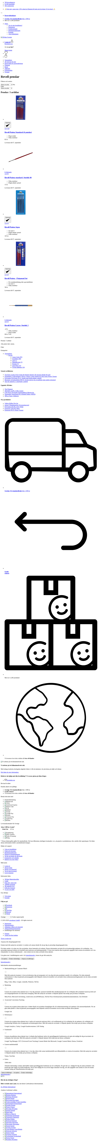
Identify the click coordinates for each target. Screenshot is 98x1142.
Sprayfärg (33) (16, 365)
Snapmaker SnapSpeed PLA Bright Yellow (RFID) (20, 394)
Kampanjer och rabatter (12, 858)
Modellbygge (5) (17, 362)
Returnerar (11, 27)
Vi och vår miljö (9, 889)
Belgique (14, 1097)
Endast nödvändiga (14, 958)
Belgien (13, 1095)
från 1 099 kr (17, 19)
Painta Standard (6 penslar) (18, 132)
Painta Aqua (12, 227)
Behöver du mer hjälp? (11, 859)
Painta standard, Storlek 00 (18, 178)
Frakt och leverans (10, 851)
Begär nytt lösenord (10, 869)
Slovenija (15, 1122)
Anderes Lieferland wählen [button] (9, 1090)
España (13, 1105)
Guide (6, 881)
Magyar (13, 1114)
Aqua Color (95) (17, 357)
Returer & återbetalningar (12, 854)
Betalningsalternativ (14, 30)
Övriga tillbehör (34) (18, 367)
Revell (10, 355)
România (14, 1139)
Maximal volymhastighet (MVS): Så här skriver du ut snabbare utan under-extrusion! (30, 380)
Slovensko (16, 1124)
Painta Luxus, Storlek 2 (17, 325)
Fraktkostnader (12, 29)
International (18, 1093)
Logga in (7, 866)
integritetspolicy (31, 955)
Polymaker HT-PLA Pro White (14, 407)
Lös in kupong (9, 873)
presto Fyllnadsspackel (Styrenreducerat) (17, 405)
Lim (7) (14, 360)
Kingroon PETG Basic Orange (14, 410)
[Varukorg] (51, 56)
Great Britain (18, 1129)
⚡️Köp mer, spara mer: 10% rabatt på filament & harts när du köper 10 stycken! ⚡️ (30, 9)
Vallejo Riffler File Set (11, 403)
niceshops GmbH (14, 920)
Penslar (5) (15, 364)
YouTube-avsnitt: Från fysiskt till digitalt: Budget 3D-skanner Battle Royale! (28, 375)
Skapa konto (8, 50)
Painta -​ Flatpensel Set (16, 278)
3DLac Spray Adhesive (12, 396)
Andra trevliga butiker (11, 935)
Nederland (16, 1115)
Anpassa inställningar (27, 958)
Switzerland (17, 1136)
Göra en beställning (10, 849)
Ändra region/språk (18, 917)
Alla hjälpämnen (13, 34)
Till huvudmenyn (10, 2)
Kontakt (10, 32)
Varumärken (8, 353)
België (12, 1098)
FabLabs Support (10, 888)
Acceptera (4, 958)
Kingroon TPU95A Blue (12, 408)
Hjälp (6, 24)
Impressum (8, 923)
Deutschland (18, 1103)
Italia (10, 1112)
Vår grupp (8, 896)
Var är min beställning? (15, 25)
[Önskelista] (6, 53)
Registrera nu (9, 44)
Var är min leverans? (11, 871)
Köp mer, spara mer (10, 883)
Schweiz (14, 1131)
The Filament (9, 389)
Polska (13, 1119)
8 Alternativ (8, 172)
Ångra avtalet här (6, 938)
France (13, 1107)
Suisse (12, 1133)
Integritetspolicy (5, 962)
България (16, 1100)
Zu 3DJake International (8, 1087)
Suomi (12, 1126)
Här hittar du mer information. (10, 772)
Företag (7, 933)
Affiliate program (10, 884)
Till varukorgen (9, 6)
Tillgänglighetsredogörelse (12, 928)
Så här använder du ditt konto (13, 856)
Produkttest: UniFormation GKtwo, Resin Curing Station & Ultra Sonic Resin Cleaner (31, 376)
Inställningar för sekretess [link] (12, 930)
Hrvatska (14, 1109)
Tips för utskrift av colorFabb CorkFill (16, 381)
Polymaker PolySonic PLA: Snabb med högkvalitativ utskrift (23, 378)
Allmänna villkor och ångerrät (14, 927)
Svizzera (14, 1134)
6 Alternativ (8, 320)
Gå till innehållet (10, 4)
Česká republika (21, 1102)
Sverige (13, 1127)
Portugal (14, 1121)
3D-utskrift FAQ (10, 886)
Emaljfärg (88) (16, 359)
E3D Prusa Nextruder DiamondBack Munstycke (19, 392)
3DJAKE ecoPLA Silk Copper (14, 391)
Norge (12, 1138)
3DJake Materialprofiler (12, 879)
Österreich (16, 1117)
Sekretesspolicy (9, 925)
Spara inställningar (7, 1072)
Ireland (13, 1110)
